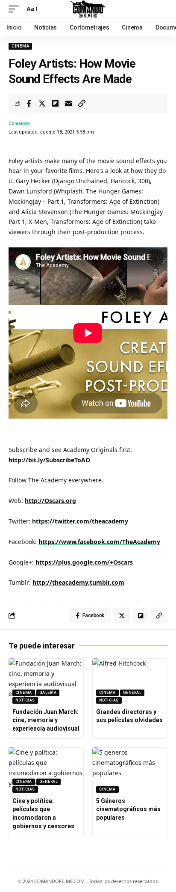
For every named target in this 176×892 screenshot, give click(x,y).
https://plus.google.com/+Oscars (84, 562)
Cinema (20, 46)
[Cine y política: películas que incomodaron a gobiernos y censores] (46, 770)
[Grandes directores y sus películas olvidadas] (129, 681)
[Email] (68, 103)
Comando (19, 123)
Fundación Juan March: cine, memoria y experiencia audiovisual (45, 720)
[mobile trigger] (16, 9)
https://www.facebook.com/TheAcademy (99, 542)
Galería (48, 692)
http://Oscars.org (50, 501)
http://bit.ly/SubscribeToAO (49, 460)
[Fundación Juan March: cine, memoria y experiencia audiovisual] (46, 681)
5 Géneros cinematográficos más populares (128, 809)
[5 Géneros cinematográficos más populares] (129, 770)
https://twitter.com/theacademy (80, 521)
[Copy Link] (82, 103)
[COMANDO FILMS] (88, 9)
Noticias (25, 700)
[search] (161, 9)
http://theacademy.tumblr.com (78, 582)
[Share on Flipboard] (55, 103)
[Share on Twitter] (42, 103)
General (132, 692)
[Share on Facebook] (29, 103)
